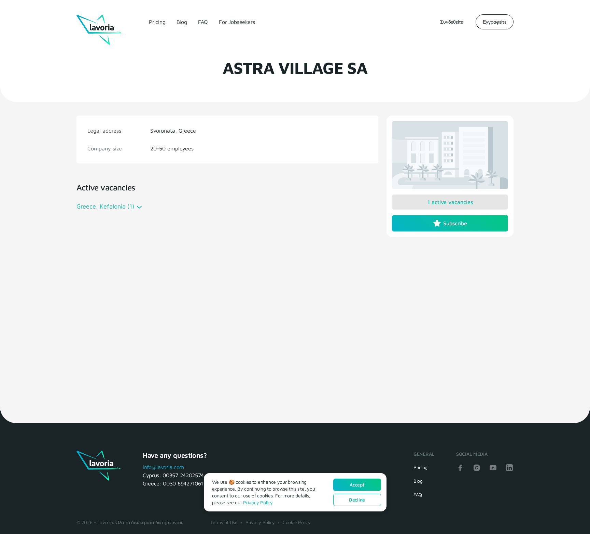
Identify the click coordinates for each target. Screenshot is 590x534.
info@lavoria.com (163, 467)
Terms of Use (224, 522)
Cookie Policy (296, 522)
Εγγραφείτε (494, 22)
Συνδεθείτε (451, 22)
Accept (357, 485)
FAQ (203, 22)
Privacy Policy (260, 522)
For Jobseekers (237, 22)
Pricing (157, 22)
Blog (182, 22)
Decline (357, 500)
